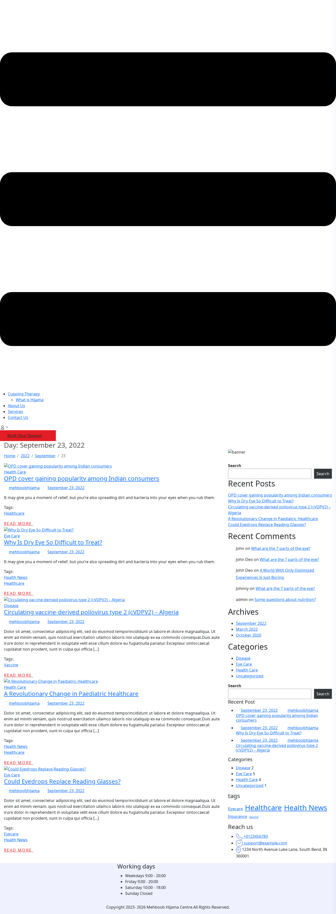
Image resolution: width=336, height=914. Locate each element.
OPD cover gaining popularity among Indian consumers (280, 495)
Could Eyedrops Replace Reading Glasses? (267, 524)
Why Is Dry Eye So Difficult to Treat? (261, 501)
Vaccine (11, 665)
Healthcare (14, 513)
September (45, 455)
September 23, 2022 (259, 710)
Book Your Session (24, 435)
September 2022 (251, 623)
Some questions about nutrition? (285, 599)
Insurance (237, 816)
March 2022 (247, 629)
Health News (16, 577)
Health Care (15, 472)
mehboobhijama (24, 487)
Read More (18, 523)
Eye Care (12, 536)
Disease (11, 605)
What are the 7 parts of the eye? (280, 548)
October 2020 (248, 635)
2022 (25, 455)
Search (234, 465)
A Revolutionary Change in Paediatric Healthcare (273, 518)
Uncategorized (249, 676)
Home (9, 455)
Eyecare (11, 834)
